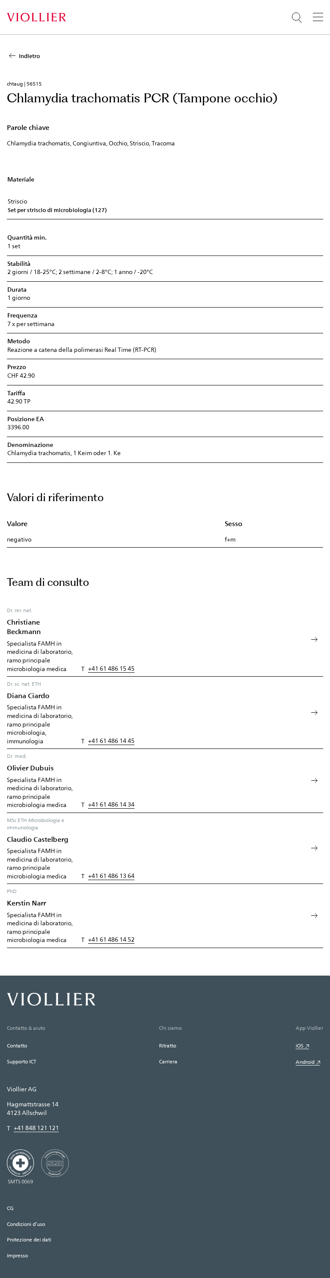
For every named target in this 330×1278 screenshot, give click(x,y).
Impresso (17, 1255)
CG (10, 1207)
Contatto (17, 1045)
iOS (299, 1045)
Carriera (168, 1061)
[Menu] (318, 16)
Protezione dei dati (29, 1239)
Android (305, 1061)
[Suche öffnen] (297, 17)
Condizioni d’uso (26, 1223)
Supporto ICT (21, 1061)
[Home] (36, 17)
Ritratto (167, 1045)
